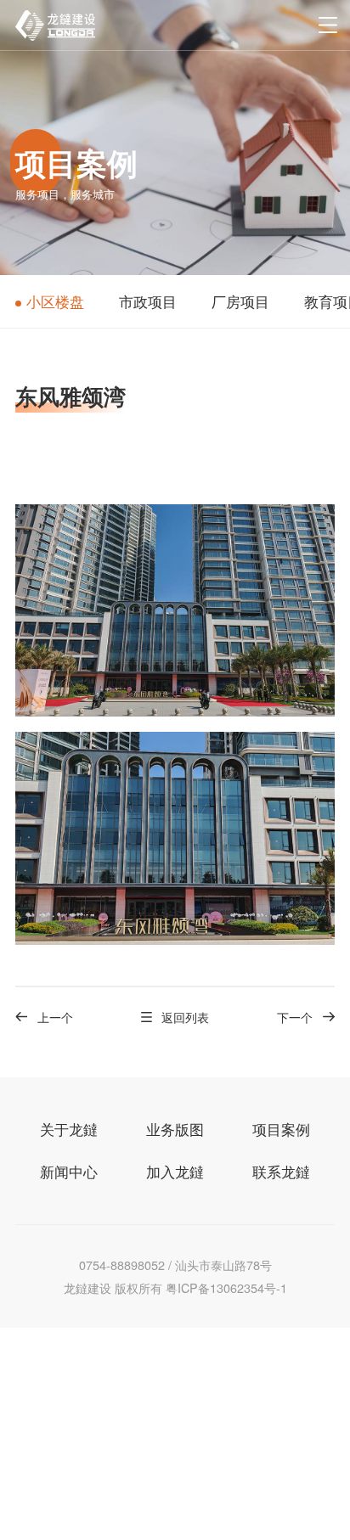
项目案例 (281, 1129)
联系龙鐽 (281, 1171)
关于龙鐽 (69, 1129)
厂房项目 (240, 301)
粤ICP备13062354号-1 (226, 1287)
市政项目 (148, 301)
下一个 (295, 1017)
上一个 (55, 1017)
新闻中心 (69, 1171)
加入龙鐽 (175, 1171)
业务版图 (175, 1129)
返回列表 (185, 1017)
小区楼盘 (55, 301)
